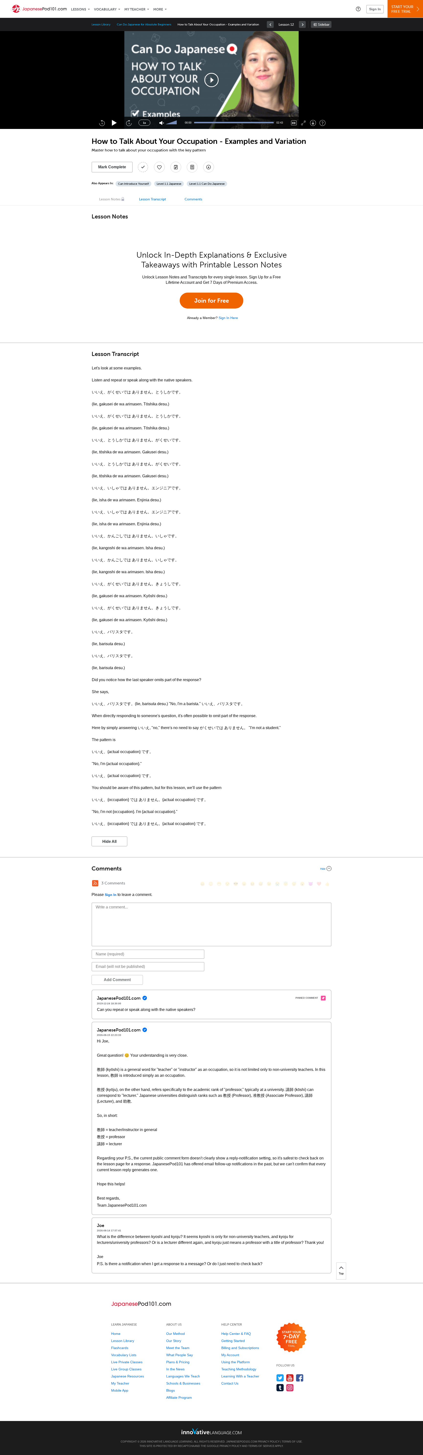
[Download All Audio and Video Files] (208, 167)
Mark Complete (112, 167)
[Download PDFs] (192, 167)
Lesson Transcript (152, 199)
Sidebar (323, 25)
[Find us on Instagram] (290, 1387)
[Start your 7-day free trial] (291, 1338)
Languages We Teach (183, 1376)
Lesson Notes (109, 199)
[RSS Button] (95, 883)
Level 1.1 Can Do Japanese (207, 183)
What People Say (179, 1355)
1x (144, 122)
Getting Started (233, 1341)
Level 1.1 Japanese (169, 183)
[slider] (171, 123)
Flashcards (119, 1348)
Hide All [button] (109, 841)
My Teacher (134, 9)
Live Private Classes (126, 1362)
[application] (211, 80)
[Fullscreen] (303, 123)
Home (115, 1334)
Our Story (173, 1341)
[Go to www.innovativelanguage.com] (211, 1431)
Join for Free (211, 300)
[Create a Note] (175, 167)
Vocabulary (105, 9)
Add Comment (117, 980)
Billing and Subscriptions (240, 1348)
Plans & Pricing (177, 1362)
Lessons (78, 9)
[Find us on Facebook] (300, 1378)
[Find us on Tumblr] (280, 1387)
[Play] (114, 123)
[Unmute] (162, 123)
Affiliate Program (179, 1397)
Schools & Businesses (183, 1383)
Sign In (375, 9)
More (158, 9)
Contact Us (229, 1383)
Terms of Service (261, 1445)
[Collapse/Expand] (211, 868)
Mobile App (119, 1390)
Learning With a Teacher (240, 1376)
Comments (193, 199)
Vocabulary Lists (123, 1355)
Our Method (175, 1334)
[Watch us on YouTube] (290, 1378)
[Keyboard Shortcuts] (322, 123)
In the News (175, 1369)
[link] (270, 24)
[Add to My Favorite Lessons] (159, 167)
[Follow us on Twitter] (280, 1378)
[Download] (313, 123)
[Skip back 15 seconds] (101, 122)
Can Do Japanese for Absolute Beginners (144, 24)
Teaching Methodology (238, 1369)
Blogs (170, 1390)
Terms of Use (292, 1441)
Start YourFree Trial (402, 9)
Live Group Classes (126, 1369)
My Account (230, 1355)
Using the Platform (235, 1362)
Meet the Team (177, 1348)
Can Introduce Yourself (133, 183)
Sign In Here (228, 318)
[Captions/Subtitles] (294, 123)
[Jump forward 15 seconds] (128, 122)
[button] (358, 9)
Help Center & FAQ (236, 1334)
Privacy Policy (269, 1441)
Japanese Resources (127, 1376)
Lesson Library (101, 24)
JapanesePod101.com (241, 1441)
